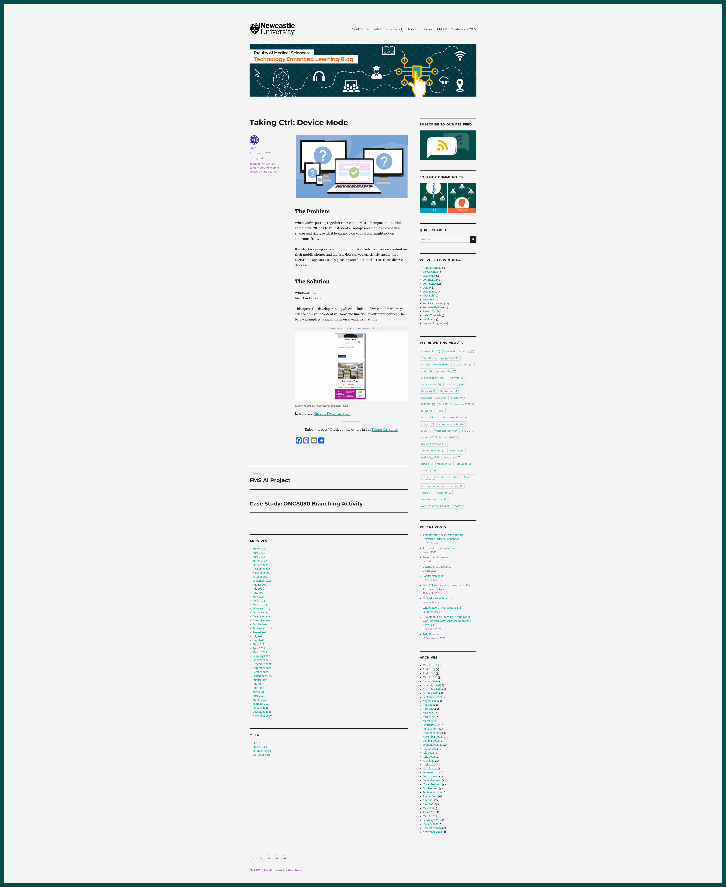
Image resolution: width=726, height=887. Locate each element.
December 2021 (262, 664)
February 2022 (261, 656)
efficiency (458, 397)
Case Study (429, 275)
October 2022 (261, 624)
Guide (426, 287)
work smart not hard (435, 505)
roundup (428, 470)
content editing (259, 167)
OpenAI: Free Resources (437, 566)
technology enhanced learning (442, 486)
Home (427, 29)
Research (428, 295)
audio (426, 371)
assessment (463, 364)
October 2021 (260, 672)
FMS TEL (428, 404)
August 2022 (260, 632)
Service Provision (433, 303)
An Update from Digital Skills (440, 548)
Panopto (457, 450)
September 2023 (262, 580)
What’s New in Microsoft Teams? (443, 607)
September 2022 (262, 628)
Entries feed (260, 746)
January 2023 (260, 612)
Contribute (360, 29)
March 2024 (260, 561)
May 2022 (258, 644)
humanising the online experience (444, 417)
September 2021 (262, 676)
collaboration (431, 384)
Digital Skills (449, 390)
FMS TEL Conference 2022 (456, 29)
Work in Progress (433, 323)
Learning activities (451, 424)
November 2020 (262, 715)
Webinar (428, 319)
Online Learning (269, 171)
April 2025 (259, 553)
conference (454, 384)
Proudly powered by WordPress (282, 870)
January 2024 (260, 565)
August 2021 (260, 680)
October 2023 (260, 576)
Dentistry (428, 390)
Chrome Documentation (332, 413)
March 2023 (260, 604)
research (444, 463)
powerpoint (452, 457)
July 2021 (258, 684)
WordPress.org (262, 754)
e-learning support (388, 29)
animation (429, 357)
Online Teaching (433, 450)
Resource (428, 299)
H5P (440, 410)
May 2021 (258, 692)
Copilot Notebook (433, 576)
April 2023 (259, 600)
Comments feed (262, 750)
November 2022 (262, 620)
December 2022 (262, 616)
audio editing (446, 371)
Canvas (270, 163)
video (427, 492)
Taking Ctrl (256, 158)
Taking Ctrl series (385, 429)
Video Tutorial (431, 315)
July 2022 (258, 636)
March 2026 (260, 549)
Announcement (432, 267)
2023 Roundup (431, 634)
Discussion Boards (434, 397)
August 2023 (260, 584)
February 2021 (261, 703)
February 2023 (261, 608)
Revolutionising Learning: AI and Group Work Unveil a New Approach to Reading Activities (447, 621)
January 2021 (260, 707)
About (412, 29)
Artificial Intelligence (435, 364)
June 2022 (259, 640)
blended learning (434, 377)
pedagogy (430, 457)
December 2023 (262, 568)
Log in (256, 743)
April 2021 (259, 695)
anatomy (466, 351)
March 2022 (260, 652)
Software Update (433, 307)
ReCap (427, 463)
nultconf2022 (431, 437)
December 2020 (262, 711)
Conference (430, 283)
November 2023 (262, 572)
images (427, 424)
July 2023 (258, 588)
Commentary (430, 279)
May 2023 (258, 596)
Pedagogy (428, 291)
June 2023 (258, 592)
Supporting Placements (437, 557)
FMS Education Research (438, 598)
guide (426, 410)
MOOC (468, 430)
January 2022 (260, 660)
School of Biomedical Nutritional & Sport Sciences (446, 478)
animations (450, 357)
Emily (253, 147)
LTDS (426, 430)
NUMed (450, 437)
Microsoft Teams (446, 430)
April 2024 (259, 557)
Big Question (430, 271)
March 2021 (260, 699)
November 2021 (262, 668)
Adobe (449, 351)
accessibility (257, 163)
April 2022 (259, 648)
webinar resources (434, 499)
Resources (463, 463)
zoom (458, 505)
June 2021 (258, 688)
